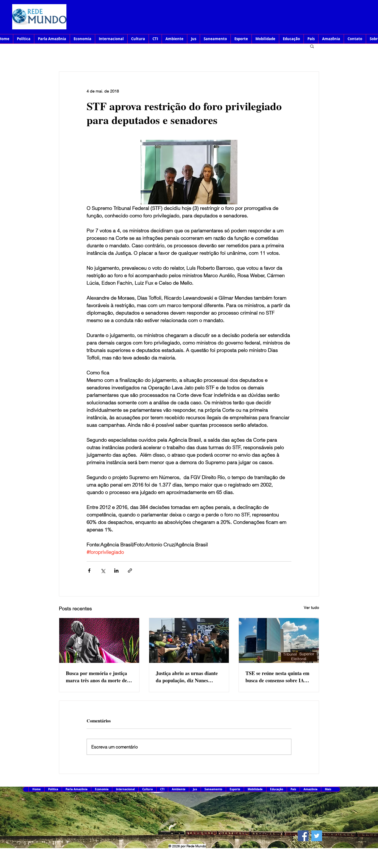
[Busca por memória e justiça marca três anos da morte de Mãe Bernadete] (99, 640)
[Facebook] (303, 835)
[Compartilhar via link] (130, 570)
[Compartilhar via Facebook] (89, 570)
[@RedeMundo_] (316, 835)
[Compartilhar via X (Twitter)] (102, 570)
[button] (312, 46)
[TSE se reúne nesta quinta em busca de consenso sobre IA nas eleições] (279, 640)
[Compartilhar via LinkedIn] (116, 570)
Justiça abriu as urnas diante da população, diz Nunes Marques (187, 677)
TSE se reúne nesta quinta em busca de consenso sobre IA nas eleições (277, 677)
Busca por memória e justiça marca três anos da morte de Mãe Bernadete (96, 677)
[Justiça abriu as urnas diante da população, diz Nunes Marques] (189, 640)
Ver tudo (311, 607)
